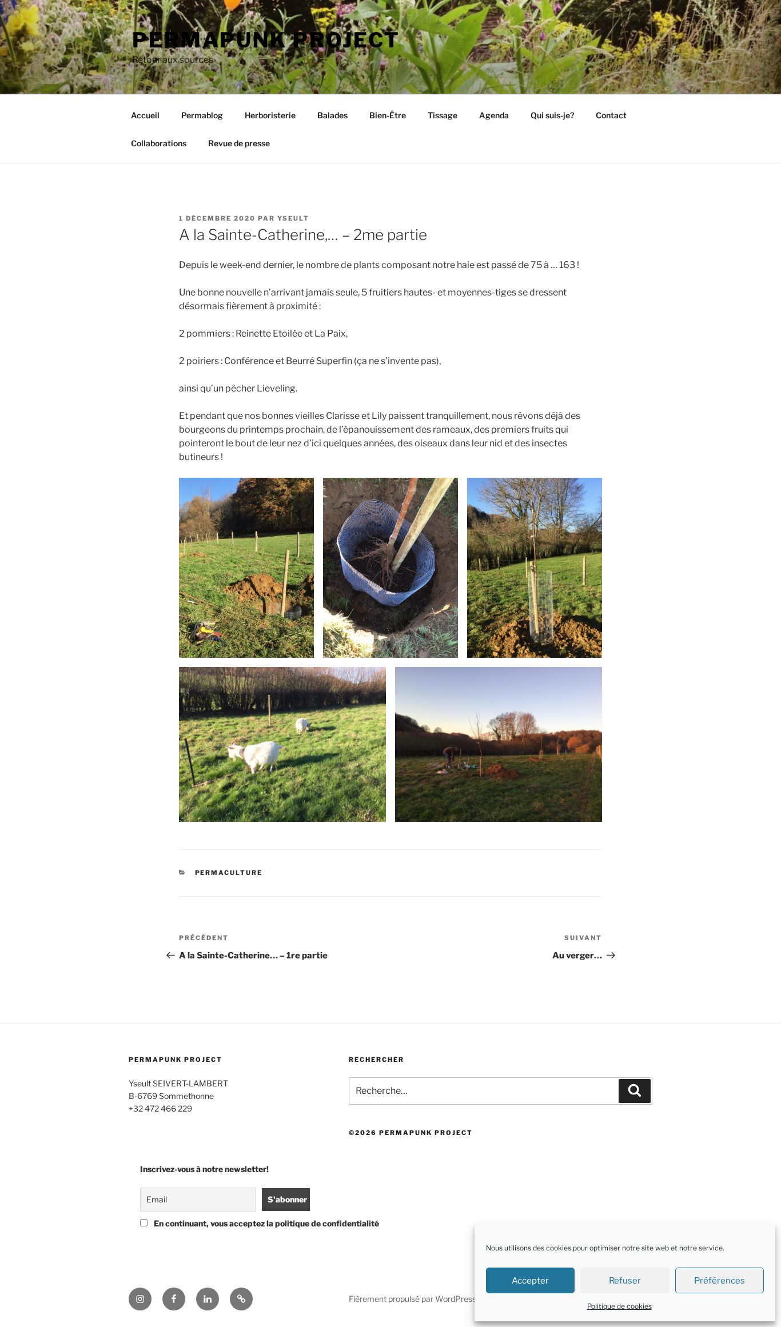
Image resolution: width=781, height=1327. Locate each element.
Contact (611, 115)
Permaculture (229, 873)
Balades (332, 115)
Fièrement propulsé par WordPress (412, 1299)
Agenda (494, 115)
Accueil (145, 115)
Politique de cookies (619, 1306)
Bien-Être (387, 115)
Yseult (293, 218)
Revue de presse (239, 143)
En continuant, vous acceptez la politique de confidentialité (229, 1223)
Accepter (530, 1281)
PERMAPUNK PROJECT (266, 40)
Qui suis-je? (552, 115)
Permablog (202, 115)
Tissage (442, 115)
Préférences (719, 1281)
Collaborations (158, 143)
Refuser (625, 1281)
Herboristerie (270, 115)
